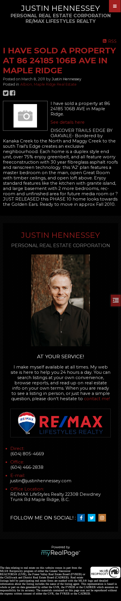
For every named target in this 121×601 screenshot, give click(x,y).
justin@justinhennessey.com (40, 480)
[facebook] (82, 518)
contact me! (97, 398)
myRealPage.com (60, 553)
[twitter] (93, 518)
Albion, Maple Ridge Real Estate (48, 84)
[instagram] (103, 518)
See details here (68, 122)
